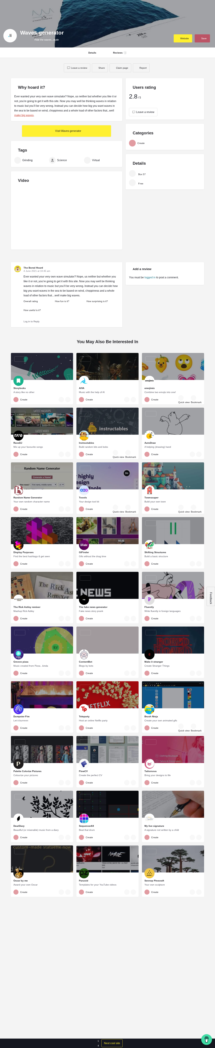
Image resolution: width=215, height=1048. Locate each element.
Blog (137, 7)
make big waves (24, 115)
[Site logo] (13, 7)
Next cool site (112, 1043)
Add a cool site (201, 7)
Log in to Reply (31, 321)
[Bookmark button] (193, 398)
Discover (106, 7)
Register (182, 7)
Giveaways (123, 7)
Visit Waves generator (67, 130)
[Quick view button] (181, 398)
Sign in (171, 7)
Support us (151, 7)
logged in (150, 277)
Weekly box (89, 7)
